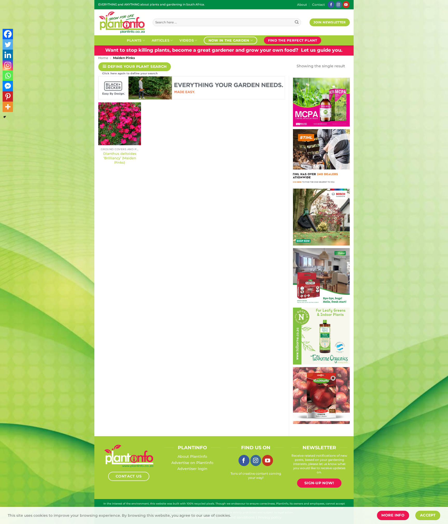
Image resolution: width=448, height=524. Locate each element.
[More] (8, 107)
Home (103, 58)
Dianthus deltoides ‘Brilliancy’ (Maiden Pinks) (119, 157)
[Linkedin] (8, 55)
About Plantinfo (192, 456)
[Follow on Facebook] (331, 4)
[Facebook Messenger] (8, 86)
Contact (318, 4)
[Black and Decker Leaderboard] (191, 89)
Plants (134, 40)
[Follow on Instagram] (338, 4)
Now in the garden (228, 40)
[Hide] (5, 117)
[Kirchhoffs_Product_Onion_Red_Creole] (321, 395)
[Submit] (297, 22)
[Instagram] (8, 65)
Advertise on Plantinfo (192, 462)
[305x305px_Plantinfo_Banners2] (321, 216)
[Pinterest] (8, 96)
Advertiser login (192, 468)
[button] (134, 66)
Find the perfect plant (292, 40)
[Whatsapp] (8, 75)
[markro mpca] (321, 102)
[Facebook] (8, 34)
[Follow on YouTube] (346, 4)
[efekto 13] (321, 276)
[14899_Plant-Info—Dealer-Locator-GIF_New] (321, 157)
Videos (186, 40)
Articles (160, 40)
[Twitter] (8, 44)
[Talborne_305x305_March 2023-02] (321, 335)
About (302, 4)
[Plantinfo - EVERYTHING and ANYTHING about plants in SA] (121, 22)
